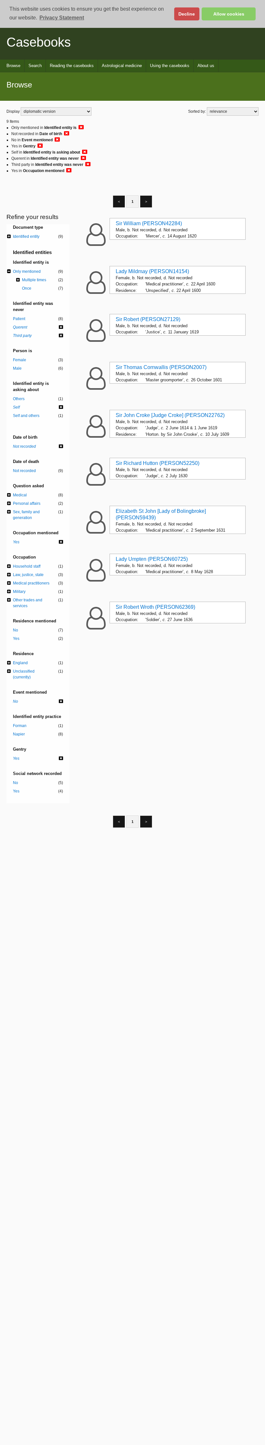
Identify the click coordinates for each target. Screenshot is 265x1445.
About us (205, 65)
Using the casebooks (169, 65)
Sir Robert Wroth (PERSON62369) (155, 607)
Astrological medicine (122, 65)
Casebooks (38, 42)
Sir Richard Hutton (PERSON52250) (157, 463)
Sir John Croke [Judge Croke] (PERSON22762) (170, 415)
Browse (13, 65)
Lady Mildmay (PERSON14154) (152, 271)
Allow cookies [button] (228, 14)
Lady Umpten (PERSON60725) (152, 559)
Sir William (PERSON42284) (149, 223)
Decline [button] (186, 14)
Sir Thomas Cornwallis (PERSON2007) (161, 367)
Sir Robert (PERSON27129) (148, 319)
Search (35, 65)
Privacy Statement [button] (61, 17)
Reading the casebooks (72, 65)
